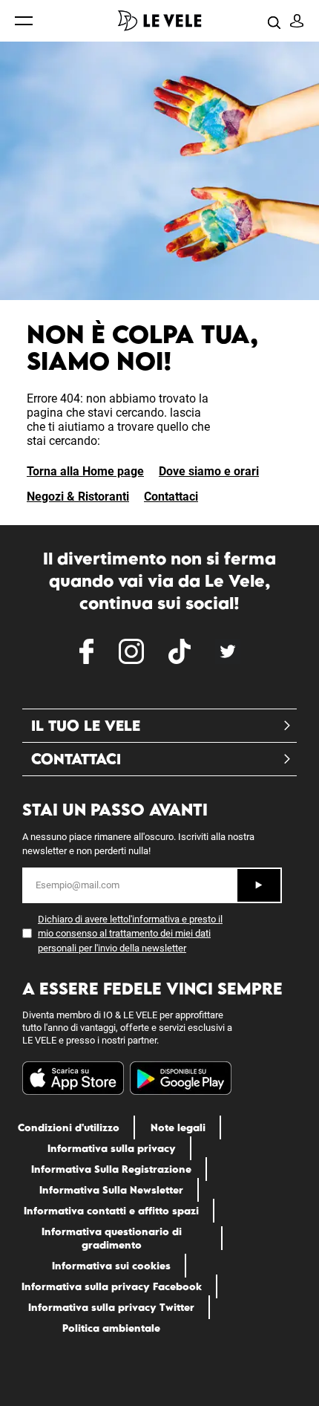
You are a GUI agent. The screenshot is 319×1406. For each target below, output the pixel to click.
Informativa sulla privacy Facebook (112, 1286)
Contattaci (171, 496)
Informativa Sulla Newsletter (111, 1190)
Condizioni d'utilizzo (68, 1127)
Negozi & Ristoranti (78, 496)
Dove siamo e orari (209, 471)
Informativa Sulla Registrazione (111, 1169)
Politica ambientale (111, 1328)
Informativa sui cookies (111, 1266)
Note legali (178, 1127)
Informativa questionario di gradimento (112, 1238)
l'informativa (154, 919)
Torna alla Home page (85, 471)
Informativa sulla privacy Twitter (111, 1307)
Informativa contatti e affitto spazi (111, 1211)
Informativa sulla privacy (111, 1148)
